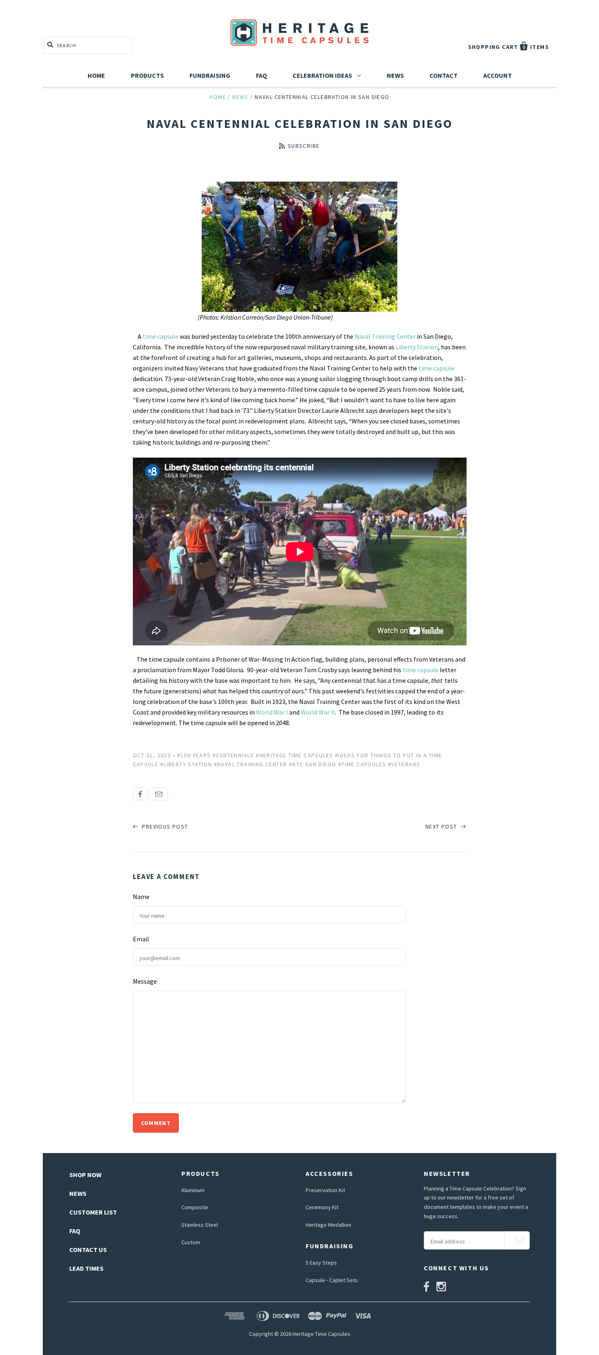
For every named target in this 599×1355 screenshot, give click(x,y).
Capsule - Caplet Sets (332, 1280)
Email (159, 793)
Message (145, 981)
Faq (261, 75)
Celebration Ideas (323, 75)
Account (497, 75)
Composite (194, 1207)
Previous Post (164, 826)
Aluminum (193, 1190)
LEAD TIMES (86, 1268)
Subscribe (303, 145)
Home (96, 75)
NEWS (77, 1193)
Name (141, 896)
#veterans (404, 764)
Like (140, 793)
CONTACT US (88, 1249)
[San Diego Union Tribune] (300, 247)
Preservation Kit (325, 1190)
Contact (443, 75)
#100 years (194, 755)
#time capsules (362, 764)
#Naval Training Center (250, 764)
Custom (190, 1242)
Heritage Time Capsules (321, 1333)
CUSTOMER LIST (93, 1212)
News (395, 75)
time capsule (160, 336)
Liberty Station (417, 347)
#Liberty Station (186, 764)
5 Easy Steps (321, 1262)
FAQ (74, 1231)
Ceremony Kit (322, 1207)
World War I (272, 712)
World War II (318, 712)
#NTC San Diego (313, 764)
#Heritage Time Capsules (294, 755)
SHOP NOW (85, 1175)
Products (147, 75)
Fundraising (209, 75)
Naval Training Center (386, 336)
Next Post (442, 826)
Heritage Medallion (328, 1224)
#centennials (233, 755)
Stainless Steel (199, 1224)
